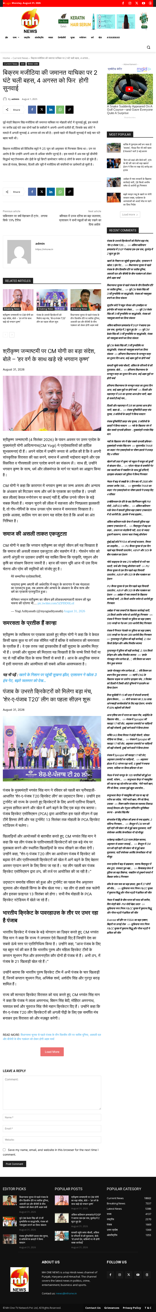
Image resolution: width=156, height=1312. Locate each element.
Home (6, 58)
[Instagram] (130, 3)
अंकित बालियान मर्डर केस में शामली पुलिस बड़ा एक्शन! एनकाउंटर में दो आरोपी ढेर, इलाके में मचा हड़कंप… (129, 510)
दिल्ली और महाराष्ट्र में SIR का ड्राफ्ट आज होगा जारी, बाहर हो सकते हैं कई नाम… (129, 394)
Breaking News (12, 308)
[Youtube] (143, 3)
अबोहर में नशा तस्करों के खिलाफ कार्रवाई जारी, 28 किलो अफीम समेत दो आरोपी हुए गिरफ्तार (137, 182)
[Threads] (150, 3)
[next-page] (11, 334)
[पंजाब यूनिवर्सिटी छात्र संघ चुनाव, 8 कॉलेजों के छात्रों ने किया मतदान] (10, 1239)
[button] (148, 47)
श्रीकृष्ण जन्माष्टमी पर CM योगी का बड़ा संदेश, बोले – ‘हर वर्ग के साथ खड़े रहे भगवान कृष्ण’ (18, 318)
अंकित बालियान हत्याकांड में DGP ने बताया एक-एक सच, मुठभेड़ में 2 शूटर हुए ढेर (130, 249)
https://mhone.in (44, 249)
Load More (52, 1051)
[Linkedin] (51, 110)
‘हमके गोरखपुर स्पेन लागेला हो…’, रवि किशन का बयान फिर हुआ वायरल (129, 659)
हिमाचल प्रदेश (33, 63)
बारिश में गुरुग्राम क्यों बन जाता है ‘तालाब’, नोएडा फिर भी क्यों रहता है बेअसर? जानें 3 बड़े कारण (137, 148)
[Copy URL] (69, 110)
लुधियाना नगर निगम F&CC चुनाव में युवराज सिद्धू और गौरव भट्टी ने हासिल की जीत (128, 928)
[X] (137, 3)
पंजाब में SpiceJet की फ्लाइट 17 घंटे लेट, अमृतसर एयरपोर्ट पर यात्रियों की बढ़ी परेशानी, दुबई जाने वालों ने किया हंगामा (129, 723)
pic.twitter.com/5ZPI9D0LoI (56, 603)
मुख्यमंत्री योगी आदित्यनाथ (21, 445)
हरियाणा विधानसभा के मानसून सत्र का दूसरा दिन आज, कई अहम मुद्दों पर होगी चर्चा (130, 374)
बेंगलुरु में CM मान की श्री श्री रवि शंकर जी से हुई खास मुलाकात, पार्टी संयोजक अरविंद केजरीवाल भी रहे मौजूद (129, 828)
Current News (20, 58)
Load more (128, 214)
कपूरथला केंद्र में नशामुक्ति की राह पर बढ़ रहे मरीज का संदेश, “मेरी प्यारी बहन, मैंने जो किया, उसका (128, 799)
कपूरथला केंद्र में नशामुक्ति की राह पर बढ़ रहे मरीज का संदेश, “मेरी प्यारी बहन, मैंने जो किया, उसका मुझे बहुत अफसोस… (130, 784)
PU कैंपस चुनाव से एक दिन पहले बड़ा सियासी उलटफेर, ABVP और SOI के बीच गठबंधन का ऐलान (129, 550)
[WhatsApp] (60, 110)
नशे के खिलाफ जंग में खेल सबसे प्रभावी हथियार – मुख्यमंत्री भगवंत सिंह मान (130, 430)
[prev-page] (5, 334)
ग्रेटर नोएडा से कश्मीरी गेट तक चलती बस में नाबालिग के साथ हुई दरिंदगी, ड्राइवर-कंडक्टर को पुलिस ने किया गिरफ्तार (130, 470)
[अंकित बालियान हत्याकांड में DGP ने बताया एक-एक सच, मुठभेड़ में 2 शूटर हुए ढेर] (62, 1218)
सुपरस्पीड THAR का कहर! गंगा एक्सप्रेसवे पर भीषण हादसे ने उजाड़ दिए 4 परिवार (130, 450)
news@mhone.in (66, 1293)
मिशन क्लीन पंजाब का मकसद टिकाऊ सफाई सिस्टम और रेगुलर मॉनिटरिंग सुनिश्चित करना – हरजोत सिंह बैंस (129, 808)
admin (15, 99)
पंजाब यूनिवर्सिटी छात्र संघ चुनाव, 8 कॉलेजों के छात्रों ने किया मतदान (33, 1239)
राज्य (22, 63)
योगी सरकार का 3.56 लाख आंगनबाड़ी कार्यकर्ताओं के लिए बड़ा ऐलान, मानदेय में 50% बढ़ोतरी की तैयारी (129, 703)
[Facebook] (123, 3)
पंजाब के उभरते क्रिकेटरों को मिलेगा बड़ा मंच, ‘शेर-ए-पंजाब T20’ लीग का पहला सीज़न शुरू (51, 318)
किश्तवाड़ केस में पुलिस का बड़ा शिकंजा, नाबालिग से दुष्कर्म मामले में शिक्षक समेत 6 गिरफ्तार (130, 872)
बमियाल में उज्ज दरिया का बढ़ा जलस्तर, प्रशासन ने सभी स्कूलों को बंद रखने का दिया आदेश (80, 220)
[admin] (5, 99)
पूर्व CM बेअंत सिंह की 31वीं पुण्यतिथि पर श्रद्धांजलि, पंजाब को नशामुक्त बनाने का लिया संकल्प (129, 294)
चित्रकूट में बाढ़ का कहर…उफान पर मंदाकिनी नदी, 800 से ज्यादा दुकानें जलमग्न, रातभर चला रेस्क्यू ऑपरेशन (129, 530)
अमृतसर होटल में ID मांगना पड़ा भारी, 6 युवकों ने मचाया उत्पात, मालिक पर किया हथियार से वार (128, 764)
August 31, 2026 (74, 611)
